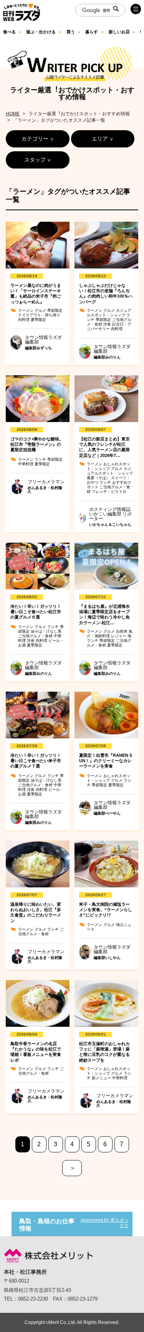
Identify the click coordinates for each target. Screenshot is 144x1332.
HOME (13, 113)
